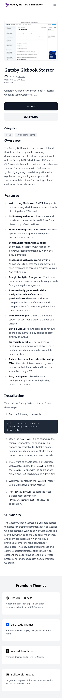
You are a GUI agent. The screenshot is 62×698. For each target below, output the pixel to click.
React (8, 134)
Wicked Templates (22, 651)
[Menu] (55, 4)
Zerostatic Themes (22, 624)
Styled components (26, 134)
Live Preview (31, 116)
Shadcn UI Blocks (21, 598)
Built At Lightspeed (22, 674)
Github (31, 106)
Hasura (21, 76)
